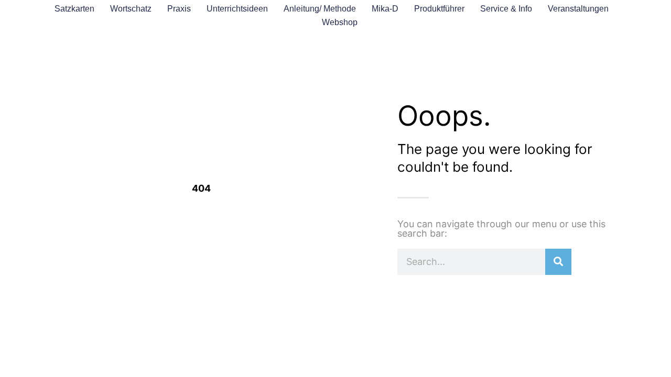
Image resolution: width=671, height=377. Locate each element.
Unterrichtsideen (237, 8)
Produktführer (439, 8)
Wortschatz (130, 8)
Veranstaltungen (578, 8)
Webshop (340, 22)
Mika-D (385, 8)
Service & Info (506, 8)
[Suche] (558, 262)
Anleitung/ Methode (320, 8)
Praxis (179, 8)
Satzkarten (74, 8)
